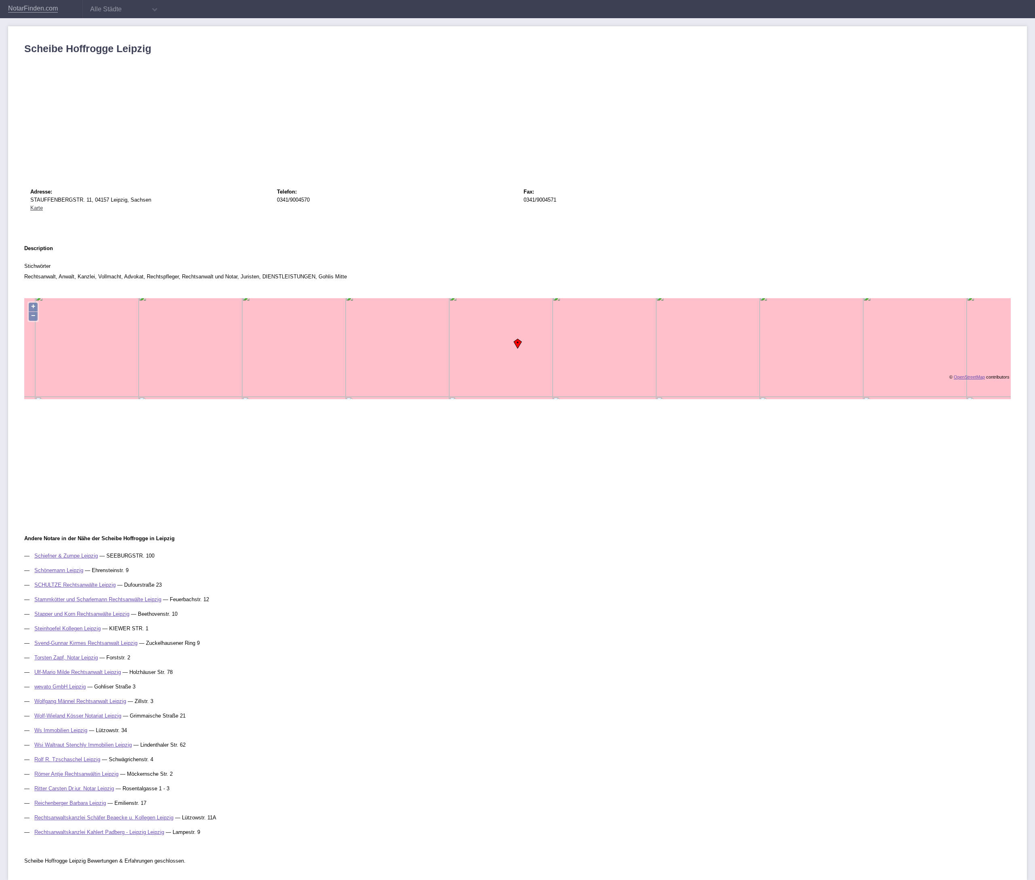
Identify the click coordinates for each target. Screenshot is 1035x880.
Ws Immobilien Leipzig (60, 730)
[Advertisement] (266, 115)
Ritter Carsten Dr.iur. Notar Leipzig (74, 788)
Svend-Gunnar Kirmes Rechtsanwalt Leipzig (85, 643)
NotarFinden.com (33, 8)
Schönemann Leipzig (58, 570)
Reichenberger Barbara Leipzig (70, 803)
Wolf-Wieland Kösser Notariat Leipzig (77, 716)
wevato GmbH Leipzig (60, 687)
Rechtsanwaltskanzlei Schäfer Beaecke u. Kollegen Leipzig (103, 818)
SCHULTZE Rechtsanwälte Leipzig (75, 585)
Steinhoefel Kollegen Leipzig (67, 628)
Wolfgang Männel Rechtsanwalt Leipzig (80, 701)
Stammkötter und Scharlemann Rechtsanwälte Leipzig (97, 599)
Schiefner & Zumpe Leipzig (66, 556)
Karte (36, 208)
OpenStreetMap (969, 377)
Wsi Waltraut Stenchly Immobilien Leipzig (83, 745)
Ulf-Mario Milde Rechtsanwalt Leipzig (77, 672)
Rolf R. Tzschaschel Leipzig (67, 759)
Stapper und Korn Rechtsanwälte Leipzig (81, 614)
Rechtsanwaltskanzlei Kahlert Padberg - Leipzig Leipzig (99, 832)
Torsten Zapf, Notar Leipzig (66, 658)
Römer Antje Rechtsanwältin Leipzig (76, 774)
